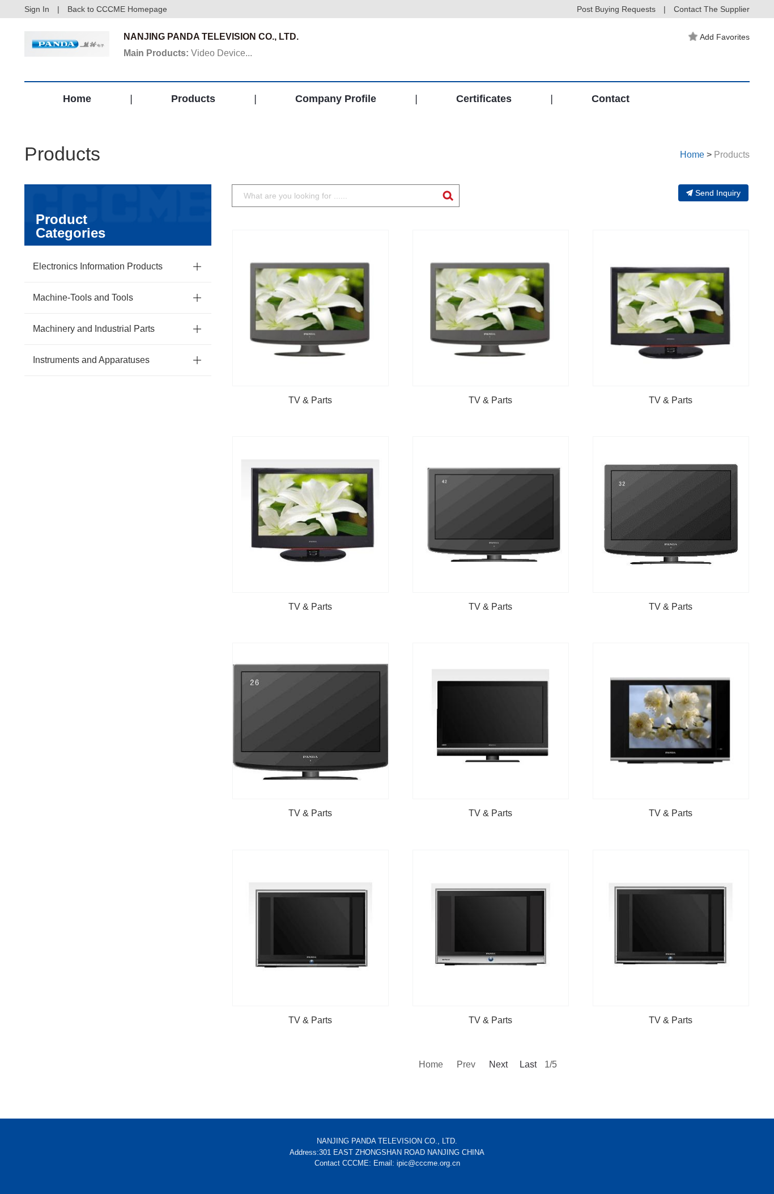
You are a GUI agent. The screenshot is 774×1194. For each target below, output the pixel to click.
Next (497, 1064)
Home (77, 98)
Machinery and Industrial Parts (94, 329)
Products (193, 98)
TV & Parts (310, 400)
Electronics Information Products (98, 266)
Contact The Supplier (712, 9)
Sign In (36, 9)
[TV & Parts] (310, 308)
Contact (611, 98)
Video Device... (188, 53)
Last (528, 1064)
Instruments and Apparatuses (91, 360)
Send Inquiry (718, 192)
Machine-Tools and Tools (83, 297)
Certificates (484, 98)
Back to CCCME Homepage (117, 9)
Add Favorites (725, 36)
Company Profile (335, 98)
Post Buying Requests (616, 9)
